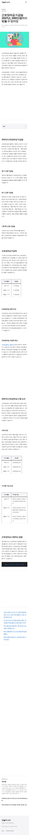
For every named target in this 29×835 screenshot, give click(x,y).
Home (3, 25)
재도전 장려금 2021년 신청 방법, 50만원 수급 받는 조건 (14, 804)
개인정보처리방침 (10, 830)
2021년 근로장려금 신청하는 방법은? (14, 564)
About (3, 830)
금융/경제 (4, 9)
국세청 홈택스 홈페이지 (8, 344)
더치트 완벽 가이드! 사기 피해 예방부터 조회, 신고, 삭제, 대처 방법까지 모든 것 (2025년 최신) (15, 614)
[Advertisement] (14, 102)
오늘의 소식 (6, 2)
